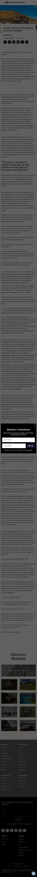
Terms (21, 450)
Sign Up (30, 446)
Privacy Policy (28, 450)
